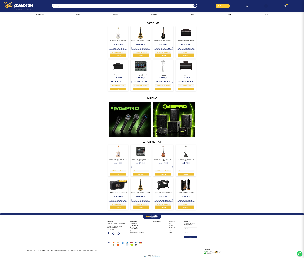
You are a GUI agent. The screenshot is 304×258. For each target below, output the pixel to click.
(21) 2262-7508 (134, 225)
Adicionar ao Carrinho (119, 52)
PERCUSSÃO (172, 227)
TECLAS (170, 230)
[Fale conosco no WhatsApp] (299, 253)
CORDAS (171, 225)
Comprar (118, 55)
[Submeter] (195, 5)
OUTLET (170, 232)
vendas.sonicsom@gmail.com (138, 232)
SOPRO (170, 229)
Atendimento (223, 6)
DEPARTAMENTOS (40, 14)
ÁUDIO (170, 223)
